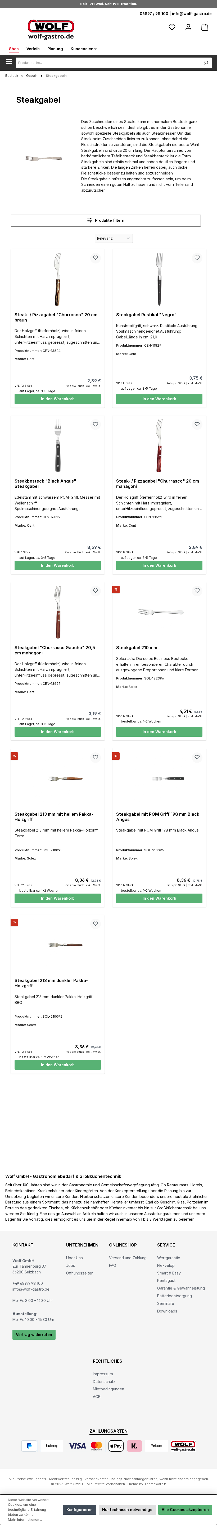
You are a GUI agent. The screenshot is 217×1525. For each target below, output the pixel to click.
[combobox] (108, 63)
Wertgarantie (168, 1257)
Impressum (103, 1374)
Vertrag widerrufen (34, 1334)
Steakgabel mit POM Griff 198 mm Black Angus (157, 817)
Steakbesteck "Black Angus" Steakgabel (45, 484)
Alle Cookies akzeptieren (185, 1509)
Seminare (165, 1303)
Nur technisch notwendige (127, 1509)
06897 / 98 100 (154, 13)
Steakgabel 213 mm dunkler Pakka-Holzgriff (51, 983)
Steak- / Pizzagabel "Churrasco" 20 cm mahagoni (157, 484)
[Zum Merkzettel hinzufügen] (95, 258)
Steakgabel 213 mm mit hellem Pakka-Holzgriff (54, 817)
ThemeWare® (155, 1484)
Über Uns (74, 1257)
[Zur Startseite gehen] (51, 29)
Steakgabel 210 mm (136, 647)
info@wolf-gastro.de (192, 13)
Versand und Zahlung (128, 1257)
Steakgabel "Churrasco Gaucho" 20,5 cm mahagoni (55, 650)
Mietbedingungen (108, 1389)
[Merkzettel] (172, 27)
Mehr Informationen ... (25, 1520)
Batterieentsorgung (174, 1295)
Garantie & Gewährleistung (181, 1288)
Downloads (167, 1311)
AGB (97, 1396)
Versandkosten (96, 1479)
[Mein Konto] (188, 27)
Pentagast (166, 1280)
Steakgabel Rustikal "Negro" (146, 314)
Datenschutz (104, 1381)
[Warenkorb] (205, 27)
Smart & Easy (169, 1273)
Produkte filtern (109, 220)
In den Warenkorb (58, 398)
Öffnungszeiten (79, 1273)
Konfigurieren (79, 1509)
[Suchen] (206, 63)
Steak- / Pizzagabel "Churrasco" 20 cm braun (56, 317)
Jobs (70, 1265)
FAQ (112, 1265)
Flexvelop (166, 1265)
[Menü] (10, 61)
